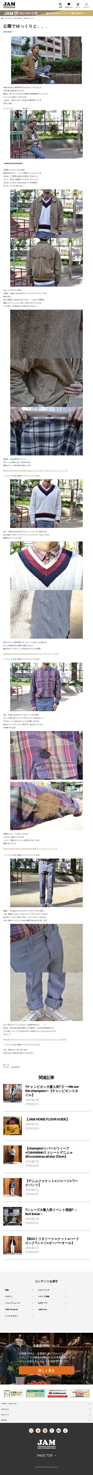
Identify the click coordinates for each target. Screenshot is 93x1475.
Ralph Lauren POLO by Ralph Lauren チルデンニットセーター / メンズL (31, 654)
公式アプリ (43, 1303)
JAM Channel (11, 1309)
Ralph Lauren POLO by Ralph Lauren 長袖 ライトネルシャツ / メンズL (30, 849)
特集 (7, 1290)
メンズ (6, 1065)
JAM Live (42, 1309)
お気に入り (69, 7)
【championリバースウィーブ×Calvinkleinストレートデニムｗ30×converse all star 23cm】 (49, 1152)
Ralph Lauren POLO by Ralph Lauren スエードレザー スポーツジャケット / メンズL (35, 470)
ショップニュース (12, 1303)
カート (78, 7)
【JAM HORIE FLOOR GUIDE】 (47, 1119)
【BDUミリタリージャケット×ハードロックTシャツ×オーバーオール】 (52, 1241)
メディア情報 (43, 1296)
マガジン (9, 1296)
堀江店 (17, 1067)
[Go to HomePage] (2, 18)
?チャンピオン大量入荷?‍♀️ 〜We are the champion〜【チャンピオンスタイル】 (52, 1091)
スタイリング (43, 1290)
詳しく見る (46, 1370)
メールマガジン (11, 1316)
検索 (60, 7)
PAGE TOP (45, 1455)
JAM (13, 1067)
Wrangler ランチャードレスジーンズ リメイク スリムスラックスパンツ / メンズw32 (34, 1039)
